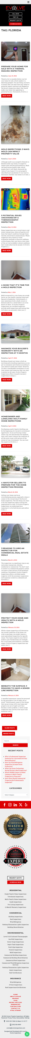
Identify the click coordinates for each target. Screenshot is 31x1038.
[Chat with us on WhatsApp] (27, 1034)
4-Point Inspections (15, 985)
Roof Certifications (15, 973)
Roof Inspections (15, 919)
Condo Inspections (15, 902)
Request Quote (15, 20)
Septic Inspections (15, 970)
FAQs (15, 1000)
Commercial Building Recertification (15, 958)
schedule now (15, 882)
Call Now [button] (15, 14)
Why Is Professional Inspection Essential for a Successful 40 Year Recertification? (16, 758)
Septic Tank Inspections (16, 944)
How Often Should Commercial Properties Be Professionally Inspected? (15, 780)
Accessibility (20, 1018)
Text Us (15, 17)
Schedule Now (15, 24)
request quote (15, 878)
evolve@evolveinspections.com (15, 1028)
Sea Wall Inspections (15, 939)
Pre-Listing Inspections (15, 904)
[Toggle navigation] (28, 2)
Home (15, 994)
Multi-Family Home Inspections (15, 899)
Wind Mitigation (15, 922)
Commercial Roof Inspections (15, 960)
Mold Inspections (15, 952)
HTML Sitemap (15, 1010)
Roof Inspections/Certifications (15, 987)
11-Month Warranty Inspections (15, 907)
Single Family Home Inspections (15, 894)
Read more (6, 96)
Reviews (15, 998)
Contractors (15, 1006)
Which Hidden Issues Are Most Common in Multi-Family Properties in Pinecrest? (15, 774)
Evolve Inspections (15, 1033)
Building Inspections (15, 916)
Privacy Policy (12, 1018)
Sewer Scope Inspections (15, 942)
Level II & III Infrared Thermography (15, 936)
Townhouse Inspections (15, 896)
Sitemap (27, 1018)
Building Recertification (16, 927)
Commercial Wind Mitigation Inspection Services (15, 964)
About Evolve (15, 996)
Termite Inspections (15, 950)
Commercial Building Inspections (15, 955)
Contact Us (15, 1008)
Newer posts (8, 733)
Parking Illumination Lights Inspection (15, 924)
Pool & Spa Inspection (15, 947)
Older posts (10, 728)
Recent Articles (15, 1002)
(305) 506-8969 (16, 1024)
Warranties (15, 1004)
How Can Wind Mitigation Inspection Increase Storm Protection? (13, 764)
